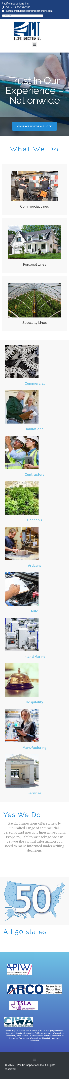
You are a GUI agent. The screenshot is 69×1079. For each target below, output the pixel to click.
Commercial (35, 384)
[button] (34, 44)
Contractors (34, 475)
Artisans (34, 566)
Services (34, 793)
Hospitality (34, 702)
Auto (34, 611)
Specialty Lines (34, 322)
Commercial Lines (34, 206)
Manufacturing (35, 748)
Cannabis (34, 520)
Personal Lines (34, 264)
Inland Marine (35, 657)
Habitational (35, 429)
